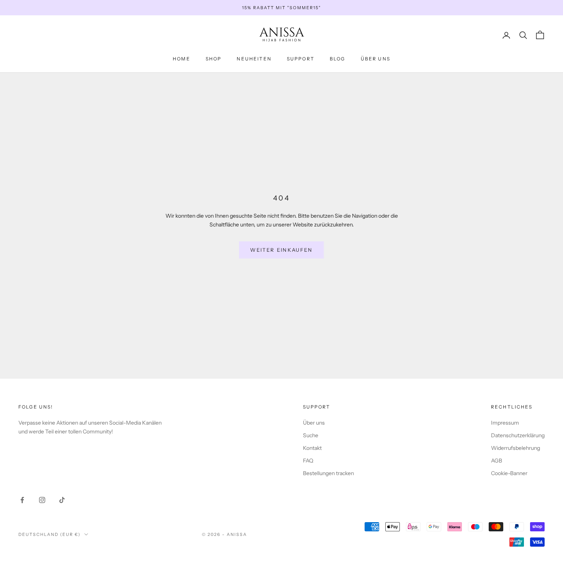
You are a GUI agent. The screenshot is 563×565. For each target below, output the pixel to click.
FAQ (308, 460)
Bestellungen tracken (328, 473)
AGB (496, 460)
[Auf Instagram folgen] (42, 500)
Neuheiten (254, 59)
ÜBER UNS (375, 59)
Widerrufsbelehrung (515, 448)
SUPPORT (300, 59)
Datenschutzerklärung (518, 435)
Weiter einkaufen (281, 250)
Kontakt (312, 448)
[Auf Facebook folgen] (22, 500)
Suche (310, 435)
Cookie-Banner (509, 473)
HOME (181, 59)
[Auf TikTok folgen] (62, 500)
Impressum (505, 422)
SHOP (214, 59)
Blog (337, 59)
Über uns (314, 422)
